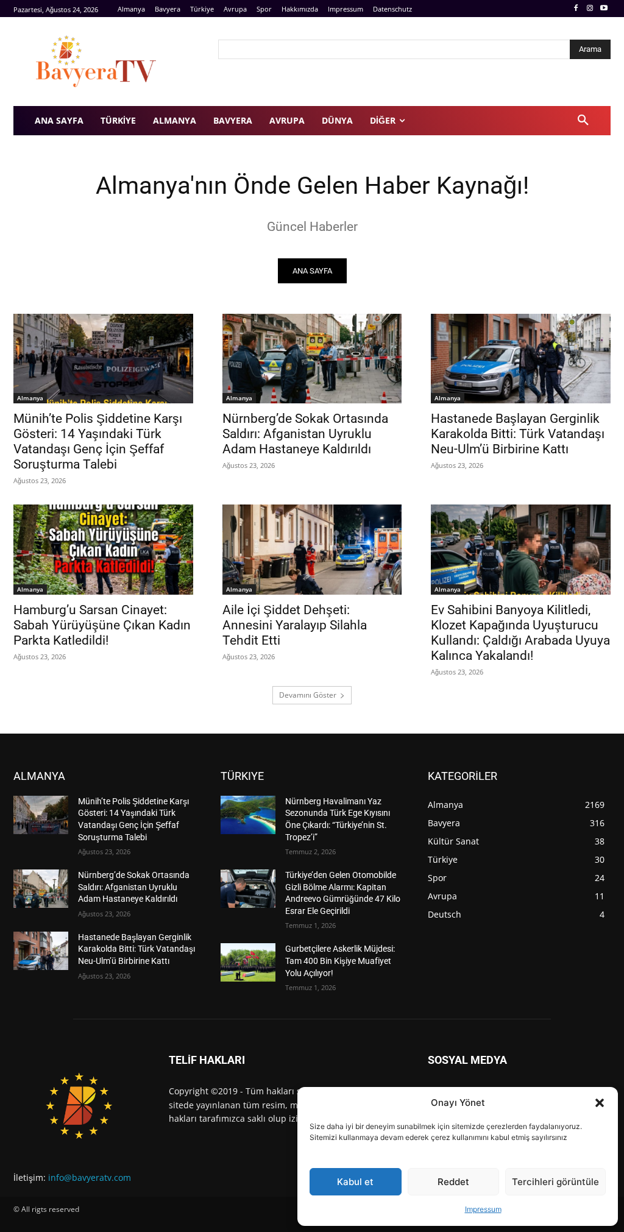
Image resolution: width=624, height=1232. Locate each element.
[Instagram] (590, 9)
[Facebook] (576, 9)
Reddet (453, 1182)
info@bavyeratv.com (89, 1177)
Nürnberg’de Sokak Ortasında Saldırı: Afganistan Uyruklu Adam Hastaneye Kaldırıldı (305, 433)
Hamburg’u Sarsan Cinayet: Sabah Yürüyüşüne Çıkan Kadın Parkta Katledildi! (102, 625)
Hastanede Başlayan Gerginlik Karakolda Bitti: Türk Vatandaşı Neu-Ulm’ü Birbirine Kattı (517, 433)
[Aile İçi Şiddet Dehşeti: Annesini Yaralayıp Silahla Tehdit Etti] (312, 549)
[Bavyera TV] (107, 61)
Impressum (483, 1209)
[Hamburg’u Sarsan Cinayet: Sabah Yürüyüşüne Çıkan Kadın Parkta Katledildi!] (103, 549)
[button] (600, 1103)
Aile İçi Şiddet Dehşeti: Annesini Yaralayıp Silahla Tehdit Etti (294, 625)
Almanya (30, 398)
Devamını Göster (307, 695)
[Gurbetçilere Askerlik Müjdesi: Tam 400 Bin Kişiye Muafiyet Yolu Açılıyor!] (248, 962)
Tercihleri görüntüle (555, 1182)
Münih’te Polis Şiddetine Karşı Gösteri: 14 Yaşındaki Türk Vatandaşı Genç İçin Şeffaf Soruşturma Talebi (97, 441)
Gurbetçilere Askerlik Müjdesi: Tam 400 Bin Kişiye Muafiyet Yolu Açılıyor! (340, 960)
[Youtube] (604, 9)
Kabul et (355, 1182)
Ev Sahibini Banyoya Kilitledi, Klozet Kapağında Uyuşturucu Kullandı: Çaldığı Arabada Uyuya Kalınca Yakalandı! (520, 633)
